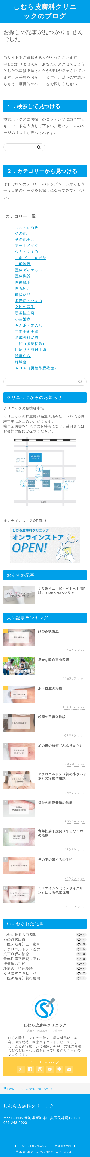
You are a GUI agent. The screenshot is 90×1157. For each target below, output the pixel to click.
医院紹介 (23, 288)
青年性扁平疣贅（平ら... (23, 959)
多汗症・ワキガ (28, 301)
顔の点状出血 (14, 939)
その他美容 (25, 239)
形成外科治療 (27, 337)
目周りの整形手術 (30, 350)
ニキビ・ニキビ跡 (30, 258)
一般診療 (23, 264)
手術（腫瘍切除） (30, 344)
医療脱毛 (23, 282)
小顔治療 (23, 319)
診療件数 (23, 356)
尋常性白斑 (25, 313)
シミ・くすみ (27, 252)
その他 (21, 233)
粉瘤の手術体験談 (18, 968)
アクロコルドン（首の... (23, 949)
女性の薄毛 (25, 307)
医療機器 (23, 276)
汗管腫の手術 (14, 964)
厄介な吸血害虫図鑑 (20, 934)
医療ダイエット (28, 270)
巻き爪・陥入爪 (28, 325)
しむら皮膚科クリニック (33, 1146)
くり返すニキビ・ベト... (23, 973)
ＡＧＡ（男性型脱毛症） (36, 368)
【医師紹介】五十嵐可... (23, 944)
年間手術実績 (27, 331)
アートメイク (27, 245)
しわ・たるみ (27, 227)
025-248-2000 (15, 1123)
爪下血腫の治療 (16, 954)
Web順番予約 (63, 1146)
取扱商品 (23, 295)
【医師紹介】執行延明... (23, 978)
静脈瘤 (21, 362)
